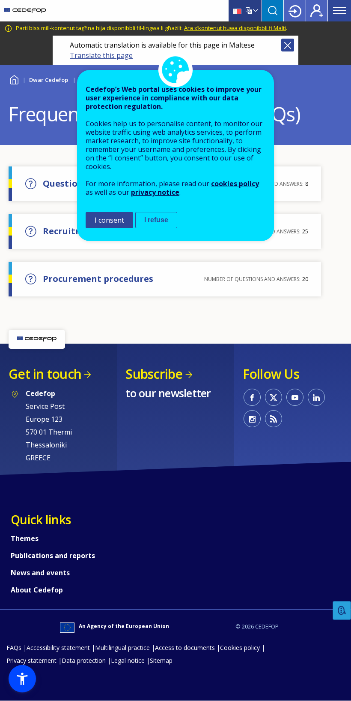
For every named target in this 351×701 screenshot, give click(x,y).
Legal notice (128, 660)
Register (316, 10)
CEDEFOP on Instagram (252, 418)
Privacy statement (31, 660)
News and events (40, 572)
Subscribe (153, 374)
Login (295, 10)
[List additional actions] (255, 10)
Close (287, 45)
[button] (22, 678)
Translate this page (101, 55)
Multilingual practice (122, 648)
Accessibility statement (58, 648)
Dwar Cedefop (48, 80)
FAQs (13, 648)
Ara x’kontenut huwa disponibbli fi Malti (235, 28)
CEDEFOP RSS (273, 418)
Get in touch (45, 374)
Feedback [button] (342, 610)
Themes (25, 538)
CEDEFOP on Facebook (252, 397)
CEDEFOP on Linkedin (316, 397)
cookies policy (235, 183)
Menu (339, 10)
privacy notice (155, 192)
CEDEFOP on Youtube (294, 397)
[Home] (25, 10)
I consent (109, 220)
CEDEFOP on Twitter (273, 397)
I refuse (156, 220)
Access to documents (185, 648)
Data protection (84, 660)
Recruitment (71, 231)
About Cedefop (37, 590)
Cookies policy (240, 648)
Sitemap (161, 660)
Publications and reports (53, 555)
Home (14, 78)
